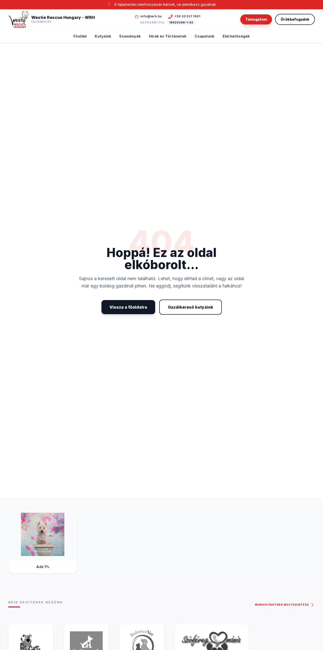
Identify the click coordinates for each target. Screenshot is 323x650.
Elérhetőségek (236, 36)
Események (130, 36)
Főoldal (80, 36)
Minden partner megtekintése (282, 604)
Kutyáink (103, 36)
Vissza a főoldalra (128, 307)
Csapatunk (204, 36)
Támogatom (256, 19)
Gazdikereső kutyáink (190, 307)
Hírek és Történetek (167, 36)
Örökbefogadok (295, 19)
